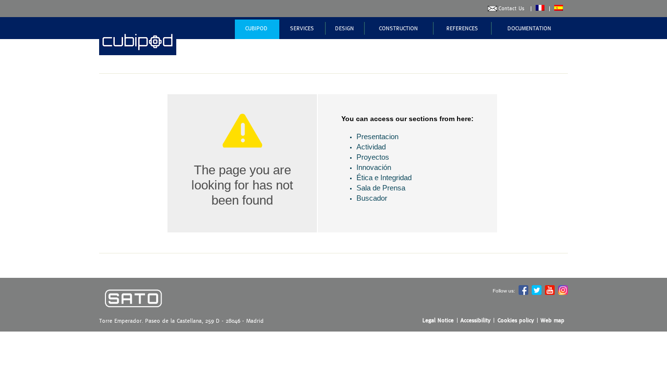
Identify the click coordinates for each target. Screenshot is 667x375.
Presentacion (377, 136)
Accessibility (475, 320)
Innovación (373, 167)
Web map (552, 320)
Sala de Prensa (380, 188)
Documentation (529, 28)
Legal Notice (438, 320)
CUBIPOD (256, 28)
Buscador (371, 198)
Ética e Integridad (384, 177)
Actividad (371, 147)
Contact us (511, 8)
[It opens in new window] (133, 314)
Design (344, 28)
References (462, 28)
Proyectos (372, 157)
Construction (398, 28)
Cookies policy (516, 320)
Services (302, 28)
